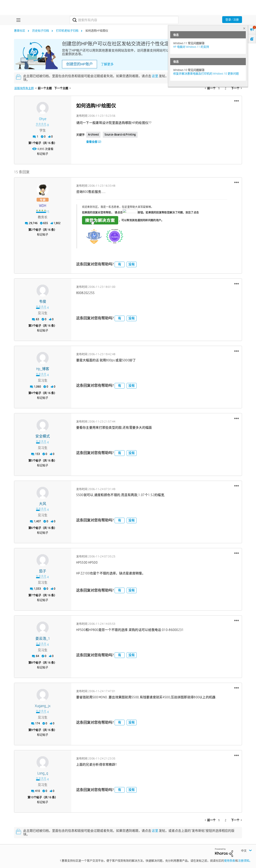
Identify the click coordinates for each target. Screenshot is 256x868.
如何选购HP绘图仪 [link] (96, 30)
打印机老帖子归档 (67, 30)
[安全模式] (43, 425)
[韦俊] (43, 291)
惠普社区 (19, 30)
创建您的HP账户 (79, 64)
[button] (236, 101)
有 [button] (119, 264)
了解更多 (107, 64)
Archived (93, 134)
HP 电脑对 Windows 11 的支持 (191, 47)
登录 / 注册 (232, 19)
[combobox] (124, 20)
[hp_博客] (43, 358)
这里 (155, 76)
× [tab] (244, 28)
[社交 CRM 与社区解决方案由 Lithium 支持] (224, 852)
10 (32, 797)
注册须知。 (245, 860)
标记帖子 (42, 153)
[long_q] (43, 762)
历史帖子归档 (40, 30)
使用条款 (229, 860)
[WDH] (43, 189)
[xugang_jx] (43, 695)
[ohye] (43, 108)
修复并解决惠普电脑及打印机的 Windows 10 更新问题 (206, 73)
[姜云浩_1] (43, 628)
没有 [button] (131, 264)
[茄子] (43, 560)
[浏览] (17, 20)
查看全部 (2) (93, 142)
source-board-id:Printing (120, 134)
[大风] (43, 493)
